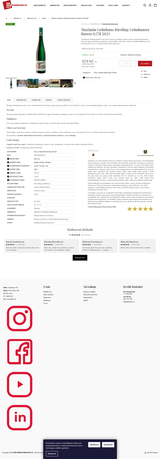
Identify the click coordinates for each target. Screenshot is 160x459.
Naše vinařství (48, 294)
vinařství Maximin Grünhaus (54, 135)
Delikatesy (46, 300)
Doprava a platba (89, 292)
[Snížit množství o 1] (122, 63)
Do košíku (145, 64)
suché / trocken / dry (41, 166)
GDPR (85, 300)
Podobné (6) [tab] (36, 100)
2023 (35, 169)
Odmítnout (94, 445)
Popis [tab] (9, 100)
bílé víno (97, 77)
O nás (45, 303)
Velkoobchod (87, 297)
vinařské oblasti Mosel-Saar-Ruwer (29, 135)
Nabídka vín (47, 292)
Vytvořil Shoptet (152, 452)
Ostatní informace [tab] (64, 100)
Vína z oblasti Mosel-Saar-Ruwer (105, 72)
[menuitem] (39, 5)
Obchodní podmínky (90, 294)
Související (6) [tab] (21, 100)
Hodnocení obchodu (80, 229)
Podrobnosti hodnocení (110, 24)
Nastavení (52, 454)
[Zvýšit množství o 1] (133, 63)
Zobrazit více (80, 258)
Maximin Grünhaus (134, 55)
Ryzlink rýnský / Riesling (42, 162)
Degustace (47, 297)
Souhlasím (108, 445)
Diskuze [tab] (48, 100)
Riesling (72, 135)
